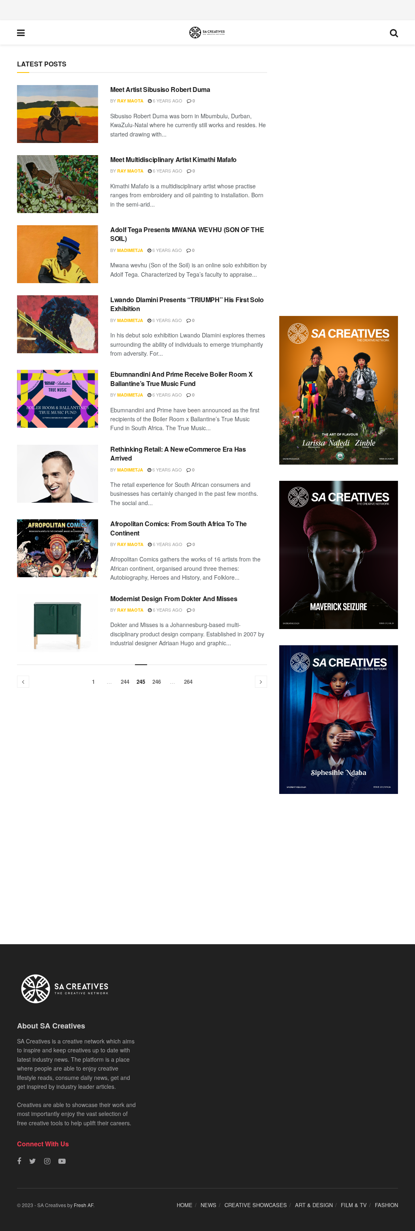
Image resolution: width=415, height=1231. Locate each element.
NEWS (208, 1205)
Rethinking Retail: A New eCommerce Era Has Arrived (178, 453)
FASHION (386, 1205)
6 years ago (167, 100)
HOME (185, 1205)
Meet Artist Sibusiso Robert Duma (160, 89)
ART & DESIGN (314, 1205)
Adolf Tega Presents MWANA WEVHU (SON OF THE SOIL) (187, 234)
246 (156, 681)
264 (188, 681)
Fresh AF (83, 1204)
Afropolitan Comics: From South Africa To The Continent (178, 528)
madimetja (130, 250)
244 (125, 681)
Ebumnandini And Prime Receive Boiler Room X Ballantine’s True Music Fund (181, 378)
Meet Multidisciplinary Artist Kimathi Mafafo (173, 159)
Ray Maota (130, 101)
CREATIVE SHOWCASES (256, 1205)
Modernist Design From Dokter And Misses (173, 598)
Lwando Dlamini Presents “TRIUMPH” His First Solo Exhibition (187, 304)
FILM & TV (354, 1205)
